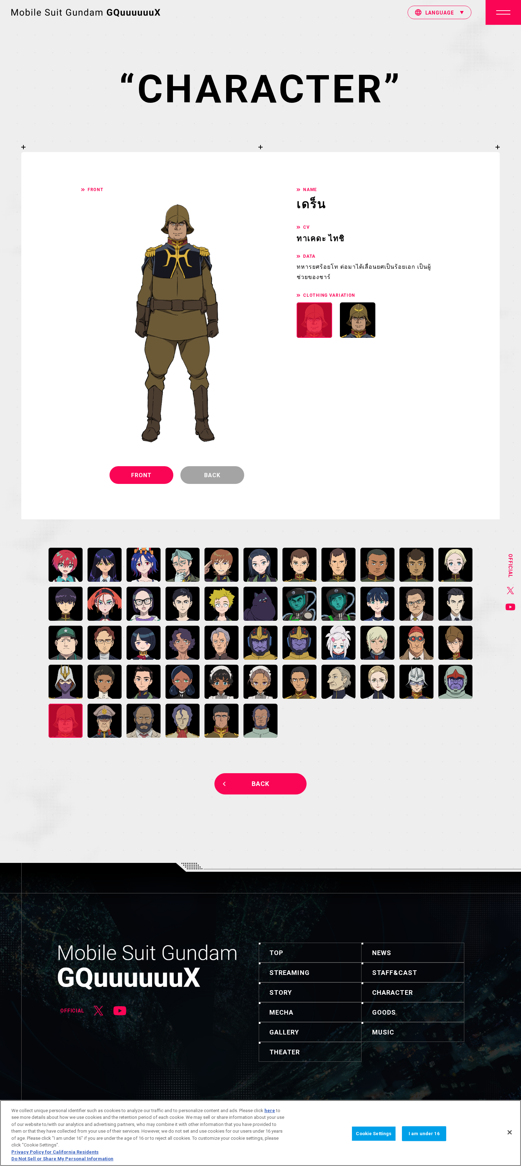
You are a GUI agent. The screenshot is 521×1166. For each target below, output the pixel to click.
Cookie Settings (373, 1133)
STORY (280, 992)
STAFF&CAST (394, 972)
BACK (260, 783)
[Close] (509, 1132)
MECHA (281, 1012)
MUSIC (383, 1032)
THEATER (284, 1052)
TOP (276, 952)
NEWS (381, 952)
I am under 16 (424, 1133)
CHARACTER (392, 992)
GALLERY (284, 1032)
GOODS (384, 1012)
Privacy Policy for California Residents (55, 1152)
